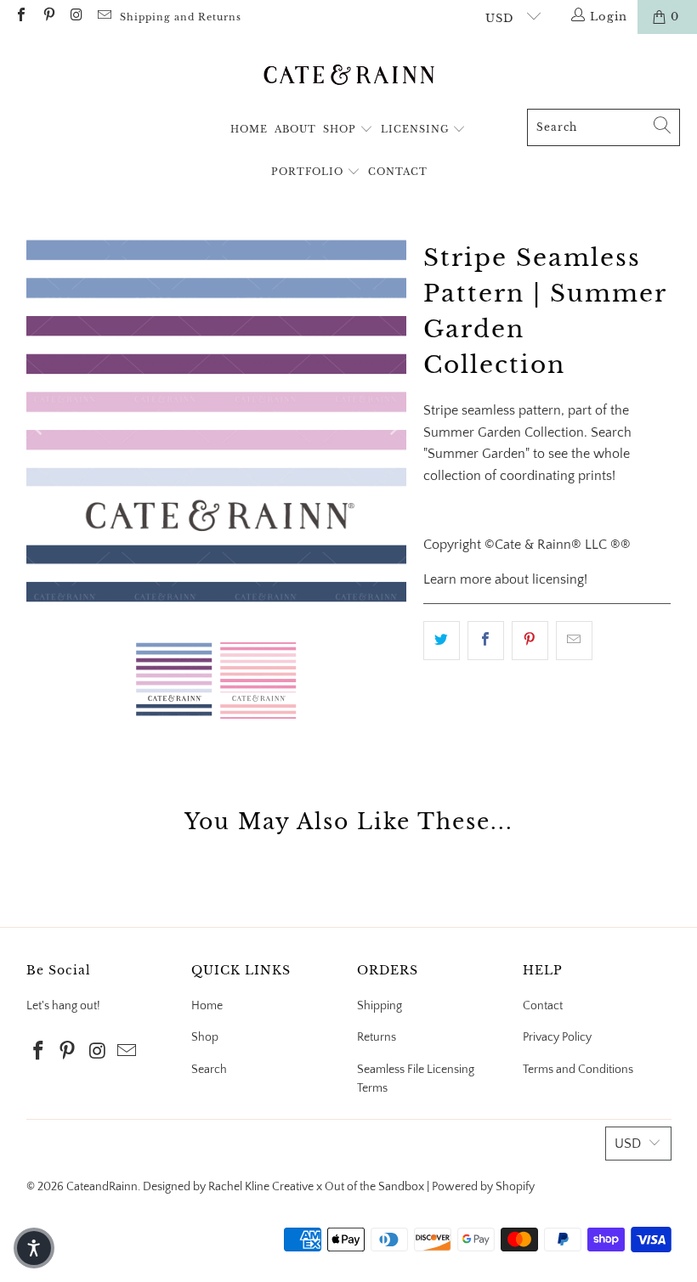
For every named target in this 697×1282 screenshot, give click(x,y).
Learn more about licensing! (505, 579)
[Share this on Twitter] (441, 640)
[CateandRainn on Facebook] (20, 17)
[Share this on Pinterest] (530, 640)
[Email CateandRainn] (102, 17)
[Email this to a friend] (574, 640)
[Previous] (39, 427)
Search (209, 1069)
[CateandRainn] (349, 75)
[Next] (393, 427)
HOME (249, 129)
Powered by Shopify (483, 1187)
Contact (543, 1006)
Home (207, 1006)
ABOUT (295, 129)
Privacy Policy (557, 1037)
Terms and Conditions (578, 1069)
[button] (34, 1248)
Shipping (379, 1006)
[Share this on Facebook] (486, 640)
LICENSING (417, 129)
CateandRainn (102, 1187)
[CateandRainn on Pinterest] (47, 17)
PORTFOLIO (309, 172)
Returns (376, 1037)
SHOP (341, 129)
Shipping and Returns (180, 17)
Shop (204, 1037)
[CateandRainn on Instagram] (75, 17)
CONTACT (398, 172)
